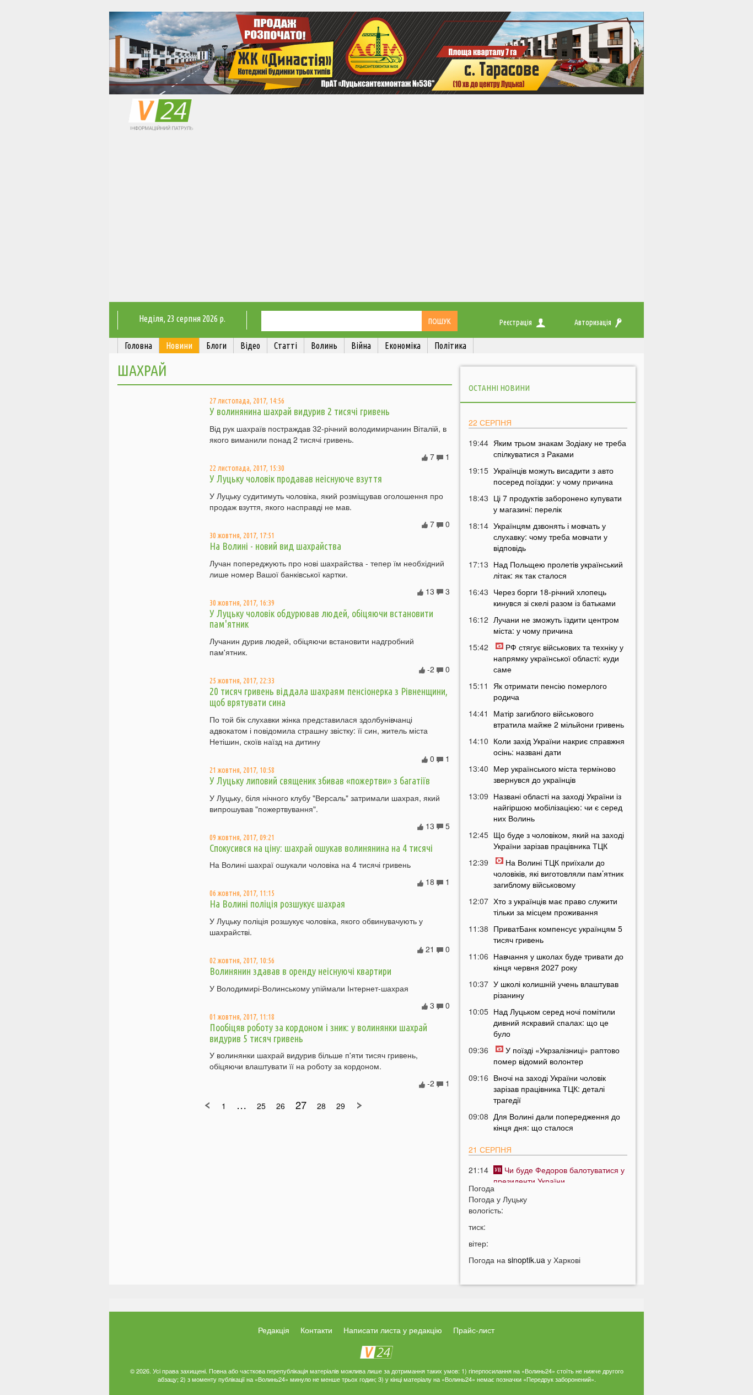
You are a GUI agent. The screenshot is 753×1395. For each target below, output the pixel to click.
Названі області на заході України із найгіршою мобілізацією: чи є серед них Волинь (557, 807)
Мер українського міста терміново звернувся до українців (554, 774)
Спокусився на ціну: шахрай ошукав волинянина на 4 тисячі (321, 847)
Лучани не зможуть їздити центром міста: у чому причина (556, 625)
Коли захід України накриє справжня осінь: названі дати (559, 746)
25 (261, 1105)
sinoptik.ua (526, 1259)
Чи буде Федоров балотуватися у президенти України (559, 1175)
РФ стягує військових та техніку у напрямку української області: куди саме (558, 658)
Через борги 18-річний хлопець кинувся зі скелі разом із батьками (554, 597)
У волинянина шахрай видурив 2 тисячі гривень (299, 411)
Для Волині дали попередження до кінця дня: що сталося (556, 1122)
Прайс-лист (473, 1329)
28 (321, 1105)
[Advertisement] (376, 219)
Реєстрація (515, 322)
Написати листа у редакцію (392, 1329)
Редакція (273, 1329)
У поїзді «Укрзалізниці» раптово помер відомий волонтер (556, 1055)
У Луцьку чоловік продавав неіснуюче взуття (295, 478)
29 (340, 1105)
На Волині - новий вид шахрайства (275, 545)
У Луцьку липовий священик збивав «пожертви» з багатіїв (319, 780)
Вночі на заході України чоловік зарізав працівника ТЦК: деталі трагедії (549, 1088)
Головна (138, 346)
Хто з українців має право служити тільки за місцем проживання (555, 906)
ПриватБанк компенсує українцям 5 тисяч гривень (557, 934)
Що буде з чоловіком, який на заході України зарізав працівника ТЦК (558, 840)
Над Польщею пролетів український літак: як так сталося (558, 570)
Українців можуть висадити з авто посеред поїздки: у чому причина (553, 476)
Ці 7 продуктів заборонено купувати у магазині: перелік (557, 503)
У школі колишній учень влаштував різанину (555, 989)
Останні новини (499, 387)
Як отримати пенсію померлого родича (550, 691)
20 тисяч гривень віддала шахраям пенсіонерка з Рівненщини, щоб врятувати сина (328, 697)
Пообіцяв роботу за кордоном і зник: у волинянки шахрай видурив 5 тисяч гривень (318, 1033)
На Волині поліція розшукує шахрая (277, 903)
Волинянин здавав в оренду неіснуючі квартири (300, 971)
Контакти (316, 1329)
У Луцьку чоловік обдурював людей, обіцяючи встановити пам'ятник (321, 619)
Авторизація (592, 322)
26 (280, 1105)
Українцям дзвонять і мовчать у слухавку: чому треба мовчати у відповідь (550, 536)
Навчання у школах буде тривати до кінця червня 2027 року (558, 962)
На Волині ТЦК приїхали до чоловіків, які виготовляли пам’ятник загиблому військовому (558, 873)
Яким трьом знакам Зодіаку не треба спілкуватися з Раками (559, 448)
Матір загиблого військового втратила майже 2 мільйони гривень (558, 719)
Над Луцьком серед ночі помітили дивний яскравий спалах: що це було (554, 1022)
